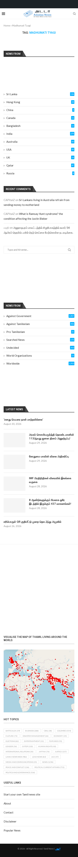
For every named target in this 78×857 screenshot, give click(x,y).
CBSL (48, 731)
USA (40, 149)
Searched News (40, 339)
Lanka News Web (16, 757)
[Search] (74, 13)
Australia (40, 141)
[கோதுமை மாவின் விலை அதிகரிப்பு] (14, 462)
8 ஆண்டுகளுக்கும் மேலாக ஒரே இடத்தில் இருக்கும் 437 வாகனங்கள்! (50, 501)
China (40, 110)
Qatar (40, 165)
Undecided (40, 347)
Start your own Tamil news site (22, 794)
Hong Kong (40, 102)
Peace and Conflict (17, 767)
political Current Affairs (49, 767)
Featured (55, 741)
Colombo (64, 731)
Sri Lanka (40, 94)
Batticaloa (13, 731)
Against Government (40, 316)
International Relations (19, 751)
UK (40, 157)
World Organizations (40, 355)
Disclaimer (10, 821)
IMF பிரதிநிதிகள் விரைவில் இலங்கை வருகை (50, 480)
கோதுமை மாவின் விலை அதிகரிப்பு (49, 456)
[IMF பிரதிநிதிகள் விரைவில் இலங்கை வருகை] (14, 483)
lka (55, 757)
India (40, 133)
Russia (40, 173)
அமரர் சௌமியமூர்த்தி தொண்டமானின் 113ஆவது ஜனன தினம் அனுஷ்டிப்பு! (51, 436)
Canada (40, 117)
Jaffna (44, 751)
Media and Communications (21, 762)
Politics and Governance (20, 772)
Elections (12, 741)
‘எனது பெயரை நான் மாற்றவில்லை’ (23, 419)
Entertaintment (34, 741)
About (7, 803)
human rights (47, 746)
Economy (60, 736)
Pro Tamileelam (40, 331)
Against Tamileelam (40, 323)
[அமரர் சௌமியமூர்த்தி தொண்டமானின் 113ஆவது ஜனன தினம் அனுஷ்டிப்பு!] (14, 440)
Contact (8, 812)
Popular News (12, 830)
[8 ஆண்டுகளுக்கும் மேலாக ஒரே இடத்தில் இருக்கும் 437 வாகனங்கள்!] (14, 505)
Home (7, 25)
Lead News (39, 757)
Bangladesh (40, 125)
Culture (11, 736)
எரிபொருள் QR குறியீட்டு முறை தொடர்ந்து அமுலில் (32, 521)
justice (61, 751)
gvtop (27, 746)
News (47, 762)
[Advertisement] (35, 277)
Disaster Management (35, 736)
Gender (11, 746)
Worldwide (40, 363)
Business (32, 731)
